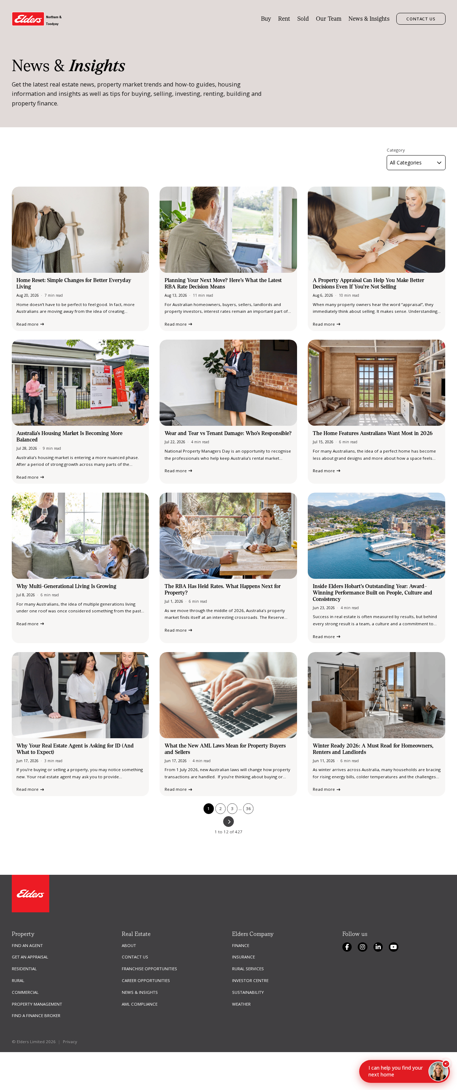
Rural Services (248, 968)
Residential (24, 968)
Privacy (70, 1041)
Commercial (25, 992)
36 (248, 808)
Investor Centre (250, 980)
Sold (303, 19)
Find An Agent (27, 945)
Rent (284, 19)
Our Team (328, 19)
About (129, 945)
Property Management (37, 1004)
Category (396, 150)
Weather (241, 1004)
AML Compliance (139, 1004)
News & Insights (369, 19)
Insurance (243, 957)
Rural (18, 980)
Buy (266, 19)
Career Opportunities (146, 980)
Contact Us (421, 18)
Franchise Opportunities (149, 968)
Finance (240, 945)
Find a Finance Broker (36, 1015)
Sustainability (248, 992)
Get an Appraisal (30, 957)
